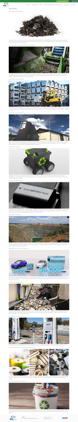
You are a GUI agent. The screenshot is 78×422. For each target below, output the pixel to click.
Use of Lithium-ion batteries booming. (15, 11)
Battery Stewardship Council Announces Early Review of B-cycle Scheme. (22, 45)
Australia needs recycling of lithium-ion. (16, 180)
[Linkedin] (72, 1)
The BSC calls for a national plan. (14, 146)
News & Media (73, 4)
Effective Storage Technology (48, 4)
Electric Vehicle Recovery (59, 4)
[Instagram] (70, 1)
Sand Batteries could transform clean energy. (17, 112)
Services (40, 4)
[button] (62, 1)
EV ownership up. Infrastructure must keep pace (17, 316)
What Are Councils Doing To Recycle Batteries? (17, 381)
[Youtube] (74, 1)
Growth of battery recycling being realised (16, 79)
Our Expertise (28, 4)
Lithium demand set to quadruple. (15, 214)
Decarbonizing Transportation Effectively (16, 282)
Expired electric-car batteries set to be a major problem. (19, 248)
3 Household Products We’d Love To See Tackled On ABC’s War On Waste (22, 347)
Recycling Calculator (67, 4)
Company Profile (34, 4)
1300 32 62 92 (48, 417)
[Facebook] (76, 1)
